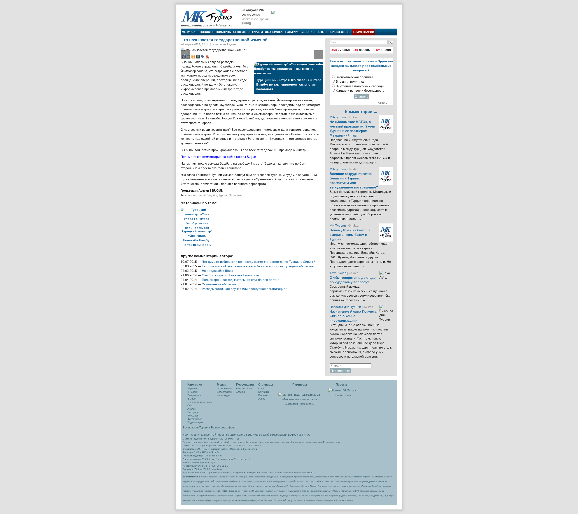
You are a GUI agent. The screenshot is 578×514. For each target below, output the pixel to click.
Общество (241, 32)
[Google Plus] (207, 57)
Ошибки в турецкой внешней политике (230, 275)
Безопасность (312, 32)
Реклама (263, 395)
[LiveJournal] (202, 57)
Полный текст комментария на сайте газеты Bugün (218, 156)
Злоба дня (193, 415)
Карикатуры (224, 395)
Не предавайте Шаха (217, 270)
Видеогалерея (195, 422)
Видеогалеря (224, 392)
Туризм (257, 32)
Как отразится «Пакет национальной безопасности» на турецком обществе (258, 266)
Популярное (194, 395)
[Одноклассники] (193, 57)
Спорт (190, 405)
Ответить (361, 96)
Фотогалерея (194, 419)
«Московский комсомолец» (270, 434)
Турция (223, 195)
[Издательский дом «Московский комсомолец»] (299, 394)
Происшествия (338, 32)
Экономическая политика (354, 77)
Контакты (263, 392)
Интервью (193, 412)
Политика (223, 32)
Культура (291, 32)
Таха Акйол (338, 273)
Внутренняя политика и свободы (360, 86)
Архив (261, 398)
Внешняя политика (350, 81)
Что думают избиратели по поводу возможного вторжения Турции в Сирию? (258, 261)
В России (192, 392)
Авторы (240, 392)
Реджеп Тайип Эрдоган (202, 195)
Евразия (192, 388)
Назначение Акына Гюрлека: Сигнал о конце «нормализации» (354, 316)
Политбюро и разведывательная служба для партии (240, 279)
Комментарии (363, 32)
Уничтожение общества (219, 284)
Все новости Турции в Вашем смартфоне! (209, 427)
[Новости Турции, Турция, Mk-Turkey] (342, 390)
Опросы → (384, 102)
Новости (207, 32)
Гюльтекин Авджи (195, 190)
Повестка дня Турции (346, 307)
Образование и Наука (199, 402)
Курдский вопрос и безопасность (360, 90)
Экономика (274, 32)
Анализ (191, 408)
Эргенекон (235, 195)
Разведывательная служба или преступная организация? (244, 289)
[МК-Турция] (209, 17)
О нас (261, 388)
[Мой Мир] (198, 57)
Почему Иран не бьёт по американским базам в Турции (350, 234)
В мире (191, 398)
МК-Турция (190, 32)
